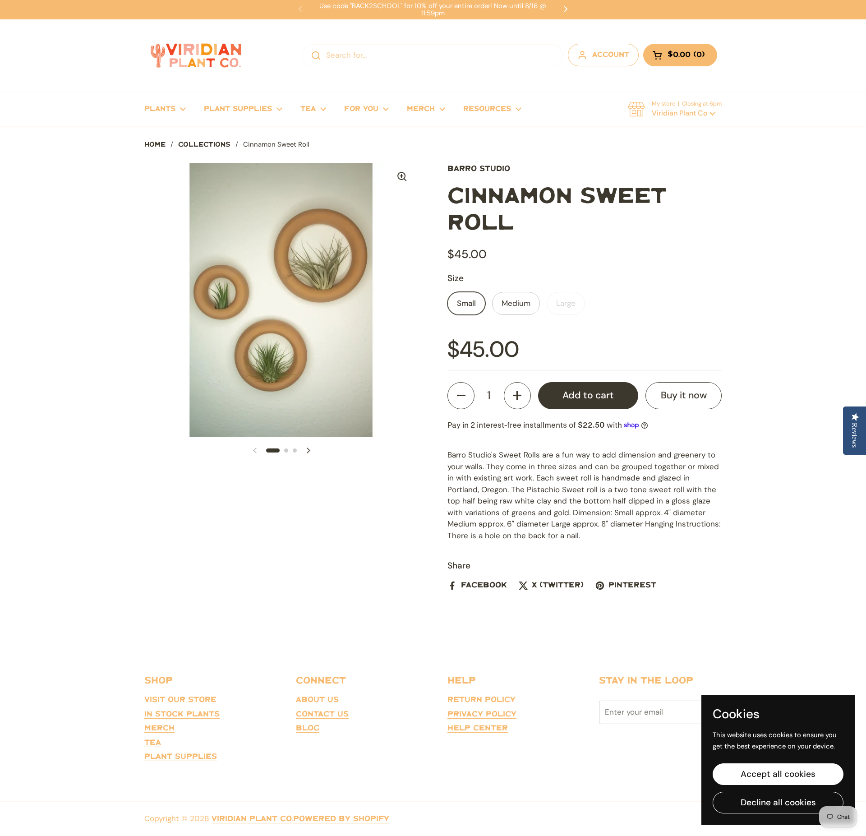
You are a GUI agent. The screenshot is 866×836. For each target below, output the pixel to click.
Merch (159, 728)
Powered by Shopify (341, 818)
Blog (307, 728)
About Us (317, 699)
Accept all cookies (778, 774)
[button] (675, 109)
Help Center (477, 728)
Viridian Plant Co (252, 818)
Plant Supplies (180, 756)
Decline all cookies (778, 802)
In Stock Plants (182, 714)
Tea (152, 742)
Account (610, 54)
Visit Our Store (180, 699)
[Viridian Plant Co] (195, 55)
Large (566, 303)
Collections (204, 145)
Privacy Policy (481, 714)
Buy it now (684, 395)
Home (155, 145)
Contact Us (322, 714)
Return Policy (481, 699)
